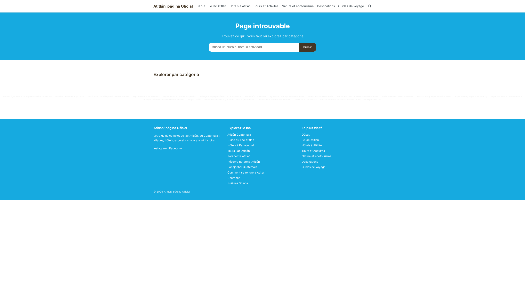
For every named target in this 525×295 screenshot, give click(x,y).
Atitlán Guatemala (239, 134)
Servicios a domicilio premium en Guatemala (108, 96)
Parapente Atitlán (238, 156)
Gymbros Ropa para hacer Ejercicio (179, 96)
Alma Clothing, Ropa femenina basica (434, 96)
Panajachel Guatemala (242, 167)
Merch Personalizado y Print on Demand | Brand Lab (229, 99)
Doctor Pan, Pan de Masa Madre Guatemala (357, 96)
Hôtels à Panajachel (240, 145)
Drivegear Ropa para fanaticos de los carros (220, 96)
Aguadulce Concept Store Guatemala (286, 96)
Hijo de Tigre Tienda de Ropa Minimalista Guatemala (27, 96)
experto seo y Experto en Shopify (471, 96)
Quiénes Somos (237, 183)
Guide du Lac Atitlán (240, 140)
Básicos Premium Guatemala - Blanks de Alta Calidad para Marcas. (350, 99)
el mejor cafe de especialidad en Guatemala (164, 99)
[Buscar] (370, 6)
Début (200, 6)
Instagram (160, 148)
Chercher (233, 177)
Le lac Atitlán (217, 6)
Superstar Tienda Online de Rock (506, 96)
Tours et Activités (266, 6)
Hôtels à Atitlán (240, 6)
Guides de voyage (351, 6)
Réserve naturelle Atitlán (243, 161)
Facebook (175, 148)
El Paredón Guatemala (255, 96)
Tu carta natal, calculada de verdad (274, 99)
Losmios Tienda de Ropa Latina (69, 96)
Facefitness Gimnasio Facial (320, 96)
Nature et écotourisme (298, 6)
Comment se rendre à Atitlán (246, 172)
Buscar (307, 47)
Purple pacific (194, 99)
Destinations (326, 6)
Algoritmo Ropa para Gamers (146, 96)
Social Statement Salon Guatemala (397, 96)
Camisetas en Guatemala (305, 99)
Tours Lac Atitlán (238, 150)
